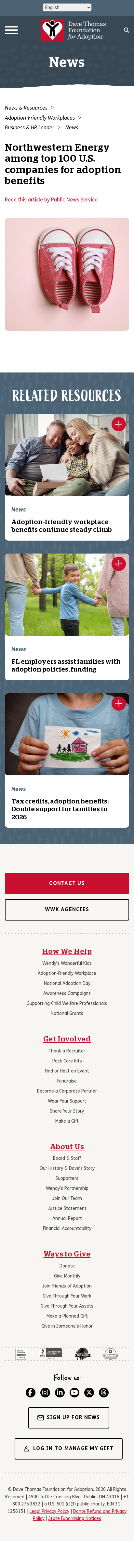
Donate (67, 1266)
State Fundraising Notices (74, 1518)
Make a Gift (67, 1121)
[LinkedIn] (60, 1392)
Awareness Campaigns (67, 993)
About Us (67, 1146)
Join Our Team (67, 1198)
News (71, 128)
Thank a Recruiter (67, 1051)
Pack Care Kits (67, 1061)
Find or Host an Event (67, 1071)
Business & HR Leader (29, 128)
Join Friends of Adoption (67, 1286)
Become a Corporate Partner (67, 1091)
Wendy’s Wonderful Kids (67, 963)
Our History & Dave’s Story (67, 1168)
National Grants (67, 1013)
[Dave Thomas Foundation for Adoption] (73, 30)
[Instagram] (45, 1392)
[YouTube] (74, 1392)
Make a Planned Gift (67, 1316)
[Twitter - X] (89, 1392)
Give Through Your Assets (67, 1306)
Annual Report (67, 1218)
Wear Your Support (67, 1101)
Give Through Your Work (67, 1296)
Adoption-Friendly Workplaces (40, 118)
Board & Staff (67, 1158)
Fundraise (67, 1081)
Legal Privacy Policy (49, 1511)
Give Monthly (67, 1276)
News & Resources (26, 108)
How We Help (67, 951)
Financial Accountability (67, 1228)
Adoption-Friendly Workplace (67, 973)
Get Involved (67, 1039)
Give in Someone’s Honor (67, 1326)
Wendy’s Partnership (67, 1188)
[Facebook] (30, 1392)
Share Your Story (67, 1111)
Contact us (67, 883)
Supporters (67, 1178)
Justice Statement (67, 1208)
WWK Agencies (67, 909)
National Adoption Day (67, 983)
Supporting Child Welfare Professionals (67, 1003)
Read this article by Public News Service (51, 200)
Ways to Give (67, 1254)
